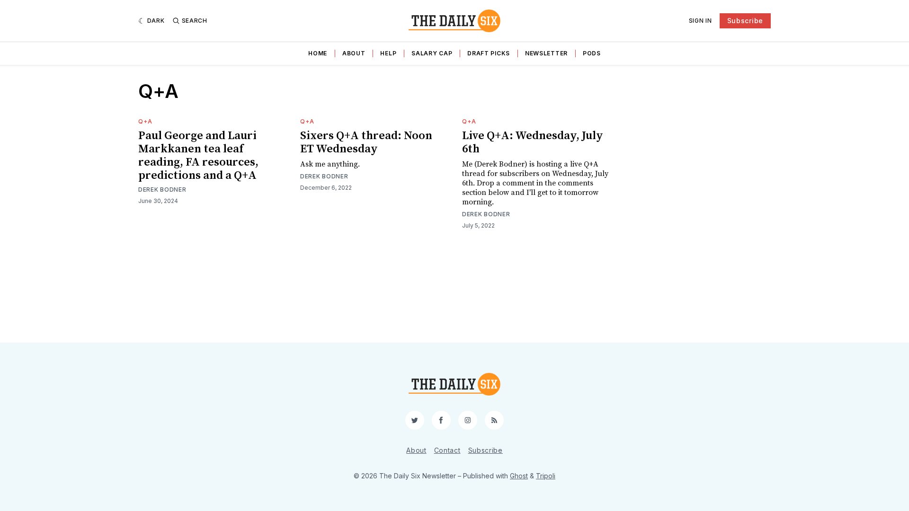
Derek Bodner (162, 189)
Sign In (700, 20)
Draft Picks (488, 53)
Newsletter (546, 53)
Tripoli (545, 476)
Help (388, 53)
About (353, 53)
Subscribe (745, 21)
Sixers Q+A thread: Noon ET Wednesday (366, 142)
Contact (447, 450)
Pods (592, 53)
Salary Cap (431, 53)
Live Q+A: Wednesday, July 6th (532, 142)
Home (317, 53)
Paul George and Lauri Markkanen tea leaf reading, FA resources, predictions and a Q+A (198, 156)
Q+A (145, 121)
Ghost (519, 476)
